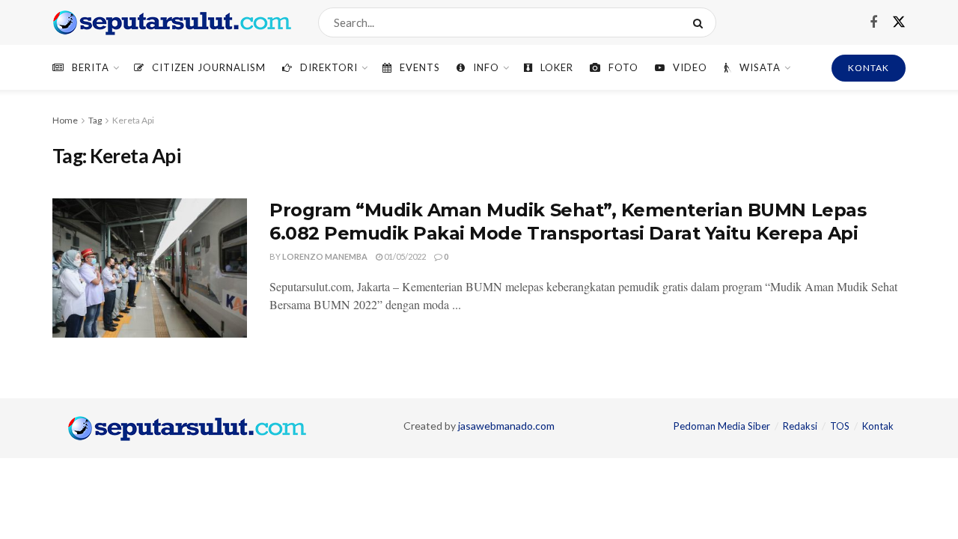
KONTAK (868, 67)
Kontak (878, 426)
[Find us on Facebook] (873, 22)
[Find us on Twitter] (899, 22)
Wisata (760, 67)
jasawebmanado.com (506, 425)
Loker (556, 67)
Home (65, 120)
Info (486, 67)
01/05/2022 (404, 256)
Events (420, 67)
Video (690, 67)
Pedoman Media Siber (722, 426)
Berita (90, 67)
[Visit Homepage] (172, 22)
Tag (95, 120)
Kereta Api (133, 120)
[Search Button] (701, 22)
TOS (839, 426)
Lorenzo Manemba (324, 256)
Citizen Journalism (209, 67)
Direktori (329, 67)
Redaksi (800, 426)
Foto (623, 67)
